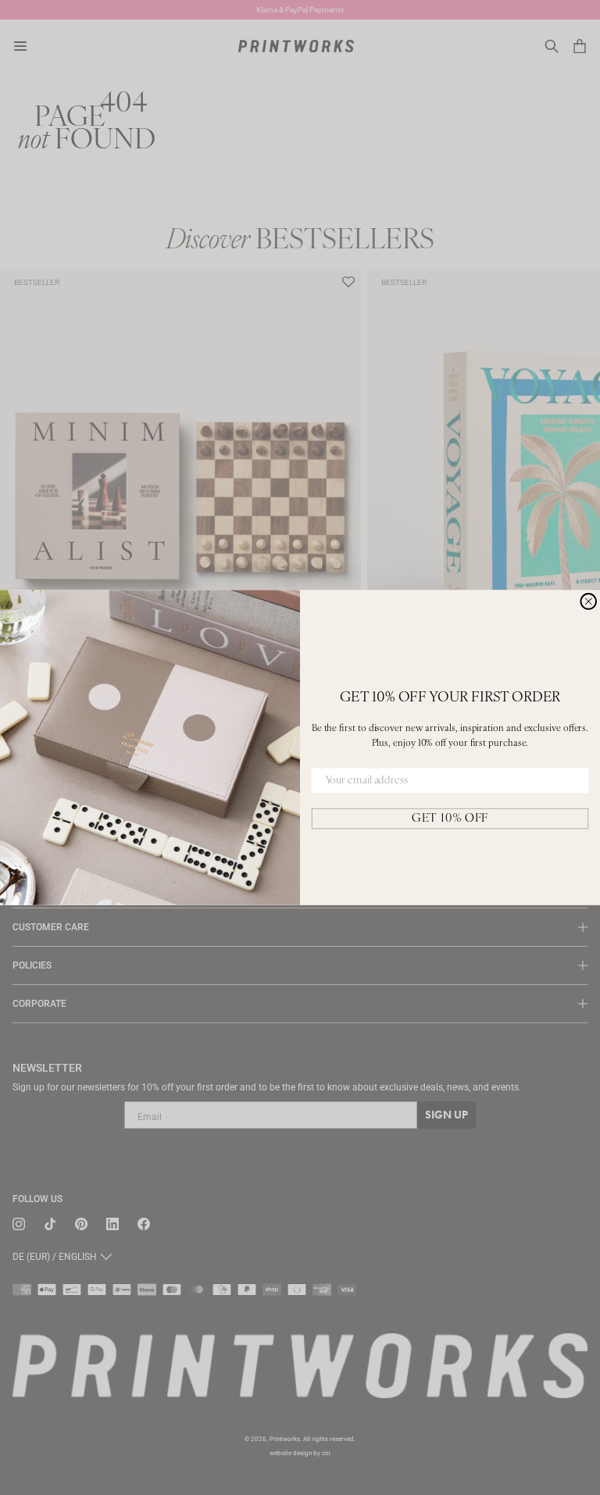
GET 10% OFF (450, 818)
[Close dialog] (588, 601)
